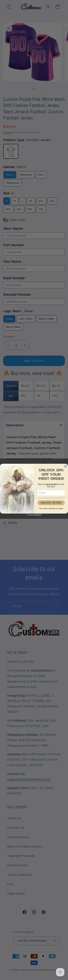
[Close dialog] (65, 466)
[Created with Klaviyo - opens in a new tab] (34, 515)
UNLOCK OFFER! (50, 502)
